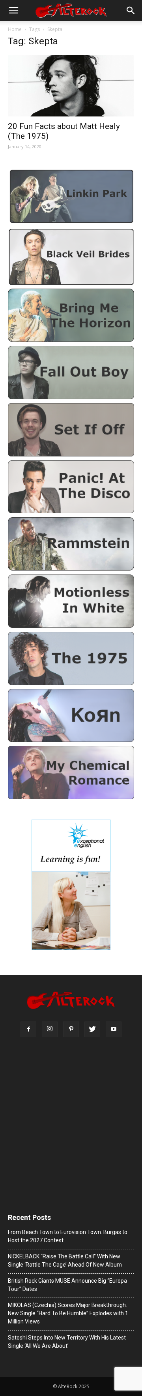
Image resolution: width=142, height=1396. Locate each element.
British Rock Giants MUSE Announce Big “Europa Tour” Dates (67, 1285)
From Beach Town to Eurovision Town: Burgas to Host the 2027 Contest (67, 1236)
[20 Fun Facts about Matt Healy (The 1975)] (71, 85)
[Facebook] (28, 1029)
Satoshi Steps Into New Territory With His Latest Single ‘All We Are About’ (67, 1341)
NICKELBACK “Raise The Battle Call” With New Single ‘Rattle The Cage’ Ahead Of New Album (65, 1260)
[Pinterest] (71, 1029)
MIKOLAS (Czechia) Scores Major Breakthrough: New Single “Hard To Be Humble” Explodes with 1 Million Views (68, 1313)
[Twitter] (92, 1029)
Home (15, 29)
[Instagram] (50, 1029)
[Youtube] (113, 1029)
